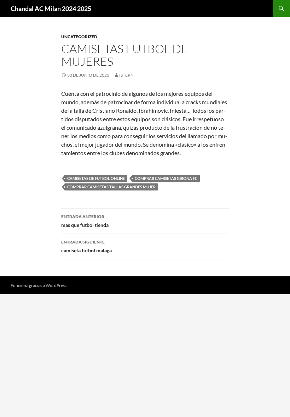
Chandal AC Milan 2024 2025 (51, 8)
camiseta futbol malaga (86, 246)
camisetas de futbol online (96, 178)
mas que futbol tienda (85, 221)
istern (126, 75)
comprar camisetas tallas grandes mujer (111, 186)
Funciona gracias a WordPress (38, 285)
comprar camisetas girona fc (166, 178)
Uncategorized (79, 36)
